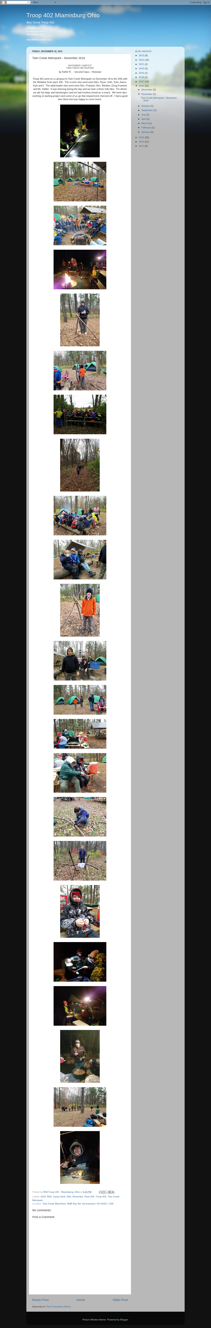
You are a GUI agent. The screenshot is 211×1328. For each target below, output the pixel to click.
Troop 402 (101, 1196)
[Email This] (100, 1192)
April (144, 119)
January (146, 132)
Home (80, 1300)
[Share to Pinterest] (113, 1192)
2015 (142, 137)
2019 (142, 73)
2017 (142, 81)
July (143, 114)
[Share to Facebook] (109, 1192)
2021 (142, 64)
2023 (142, 55)
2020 (142, 68)
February (146, 127)
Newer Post (40, 1300)
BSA (49, 1196)
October (146, 106)
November (78, 1196)
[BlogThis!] (103, 1192)
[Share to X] (106, 1192)
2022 (142, 60)
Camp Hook (59, 1196)
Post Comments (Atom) (58, 1306)
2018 (142, 77)
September (147, 110)
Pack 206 (89, 1196)
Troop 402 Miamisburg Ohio (63, 15)
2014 (142, 142)
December (147, 89)
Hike (69, 1196)
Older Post (120, 1300)
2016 (43, 1196)
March (145, 123)
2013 (142, 146)
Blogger (124, 1319)
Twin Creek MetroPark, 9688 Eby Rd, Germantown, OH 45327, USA (78, 1203)
